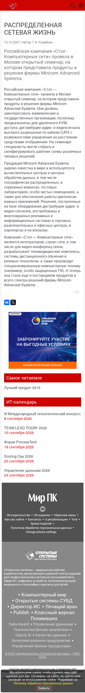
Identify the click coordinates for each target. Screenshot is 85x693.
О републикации (56, 519)
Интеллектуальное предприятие (41, 640)
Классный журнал (54, 612)
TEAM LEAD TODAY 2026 (25, 427)
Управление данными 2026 (27, 470)
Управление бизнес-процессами (41, 646)
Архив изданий (41, 523)
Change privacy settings (41, 532)
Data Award (19, 624)
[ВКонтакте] (7, 302)
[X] (13, 302)
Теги (74, 519)
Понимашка (44, 618)
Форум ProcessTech (20, 441)
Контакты (34, 519)
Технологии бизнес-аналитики (41, 629)
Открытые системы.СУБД (44, 600)
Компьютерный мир (43, 595)
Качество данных (51, 635)
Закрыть (44, 688)
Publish (21, 612)
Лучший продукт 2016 (22, 387)
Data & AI (23, 635)
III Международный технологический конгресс (42, 413)
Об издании (42, 515)
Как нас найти (14, 519)
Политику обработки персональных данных (43, 683)
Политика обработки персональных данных (41, 528)
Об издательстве (18, 515)
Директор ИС (25, 606)
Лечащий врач (61, 606)
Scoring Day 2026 (18, 456)
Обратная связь (65, 515)
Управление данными (53, 624)
